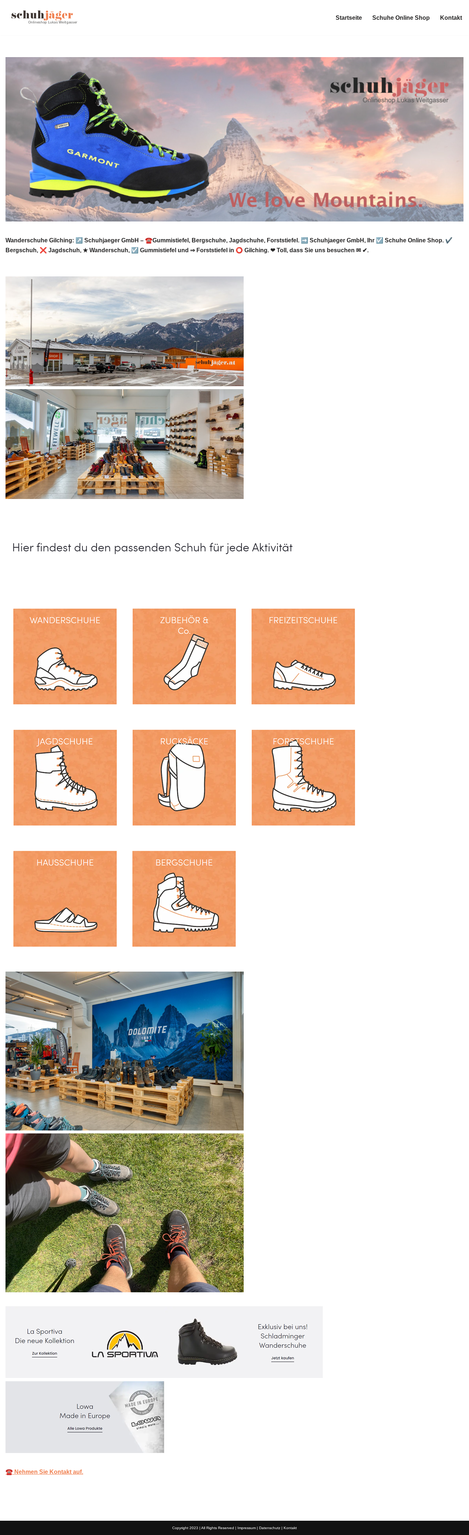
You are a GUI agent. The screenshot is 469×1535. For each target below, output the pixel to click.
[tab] (46, 580)
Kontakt (451, 18)
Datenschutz (269, 1528)
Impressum (246, 1528)
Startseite (349, 18)
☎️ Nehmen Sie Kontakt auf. (44, 1472)
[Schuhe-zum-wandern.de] (42, 18)
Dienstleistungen (123, 580)
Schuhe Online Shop (401, 18)
